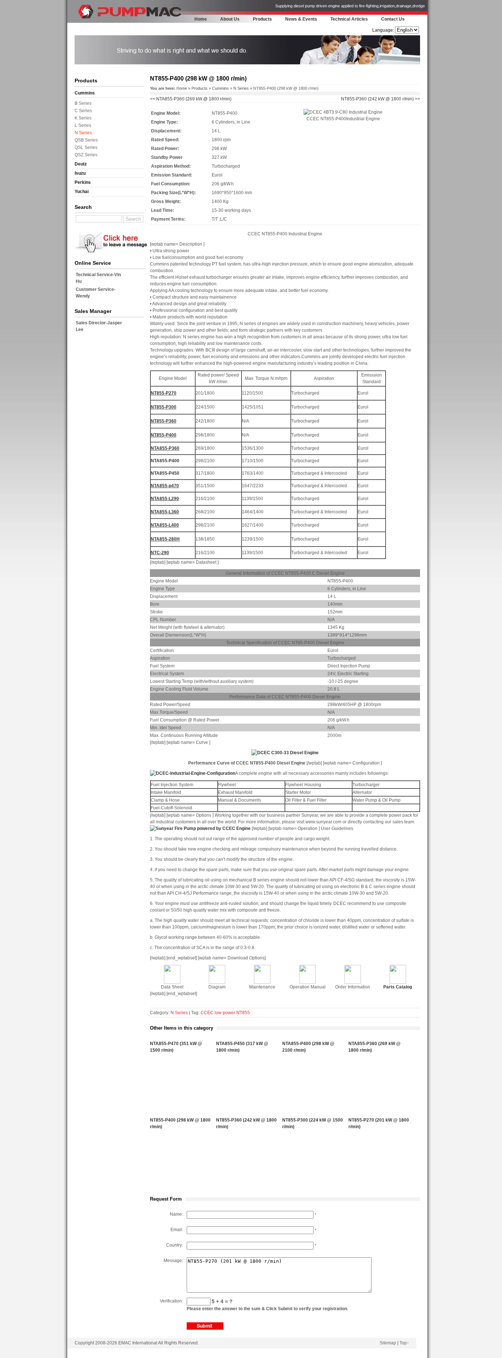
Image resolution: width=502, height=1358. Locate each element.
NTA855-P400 (165, 460)
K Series (83, 118)
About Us (230, 19)
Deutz (81, 164)
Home (200, 19)
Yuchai (82, 191)
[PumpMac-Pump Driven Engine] (87, 20)
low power (225, 1012)
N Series (83, 132)
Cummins (85, 93)
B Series (83, 103)
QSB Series (86, 140)
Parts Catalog (397, 987)
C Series (83, 110)
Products (262, 19)
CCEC (207, 1012)
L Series (83, 125)
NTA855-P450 (165, 473)
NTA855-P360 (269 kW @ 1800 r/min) (191, 98)
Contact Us (393, 19)
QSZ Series (86, 154)
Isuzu (80, 173)
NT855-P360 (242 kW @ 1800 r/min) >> (380, 98)
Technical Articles (349, 19)
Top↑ (404, 1342)
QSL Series (86, 147)
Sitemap (388, 1342)
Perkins (83, 182)
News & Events (301, 19)
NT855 (243, 1012)
